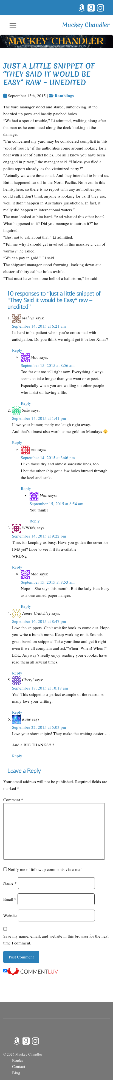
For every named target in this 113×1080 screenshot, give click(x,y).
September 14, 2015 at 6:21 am (39, 326)
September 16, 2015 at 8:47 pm (39, 621)
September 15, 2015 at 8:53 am (48, 582)
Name (10, 883)
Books (17, 1060)
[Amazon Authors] (81, 7)
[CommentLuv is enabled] (32, 971)
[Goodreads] (90, 7)
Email (9, 899)
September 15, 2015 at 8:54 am (56, 503)
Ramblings (64, 95)
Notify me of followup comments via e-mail (45, 869)
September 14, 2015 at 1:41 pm (39, 418)
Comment (13, 799)
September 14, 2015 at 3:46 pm (48, 457)
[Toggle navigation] (12, 25)
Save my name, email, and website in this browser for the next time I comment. (56, 939)
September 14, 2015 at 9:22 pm (39, 536)
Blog (16, 1072)
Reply (17, 350)
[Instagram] (100, 7)
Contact (18, 1066)
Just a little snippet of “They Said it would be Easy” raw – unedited (48, 74)
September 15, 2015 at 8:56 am (48, 365)
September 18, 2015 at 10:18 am (40, 688)
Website (10, 915)
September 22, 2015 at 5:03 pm (39, 727)
